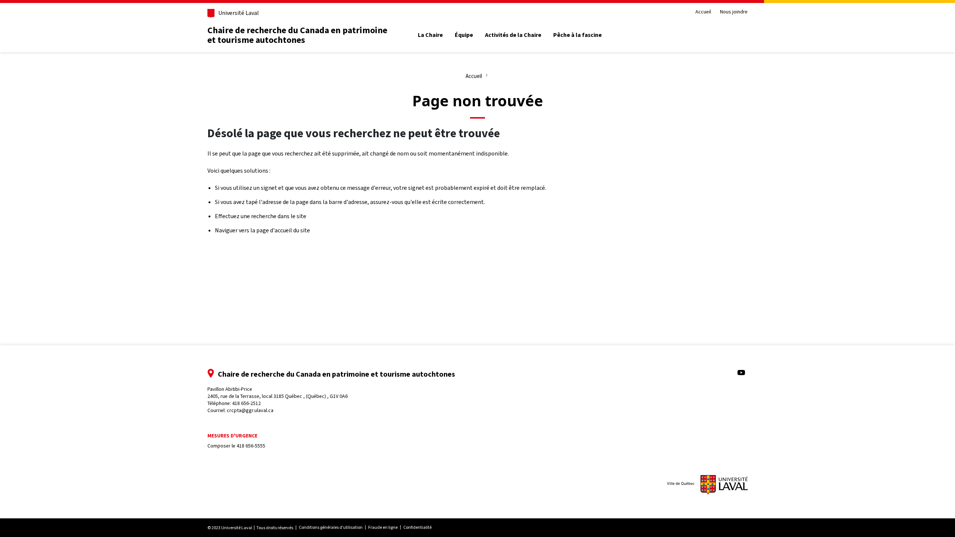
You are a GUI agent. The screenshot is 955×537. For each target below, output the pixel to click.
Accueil (703, 12)
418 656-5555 (251, 445)
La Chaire (430, 35)
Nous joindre (734, 12)
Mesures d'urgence (232, 435)
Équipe (464, 35)
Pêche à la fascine (577, 35)
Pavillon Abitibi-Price (277, 393)
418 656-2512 (246, 403)
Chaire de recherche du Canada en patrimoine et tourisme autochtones (297, 35)
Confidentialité (417, 527)
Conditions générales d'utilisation (331, 527)
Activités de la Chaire (513, 35)
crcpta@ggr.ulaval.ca (250, 410)
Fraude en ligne (383, 527)
